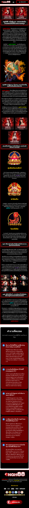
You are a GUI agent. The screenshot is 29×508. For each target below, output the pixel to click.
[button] (13, 2)
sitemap (14, 497)
